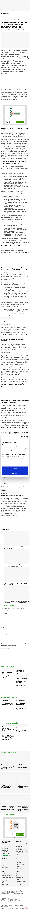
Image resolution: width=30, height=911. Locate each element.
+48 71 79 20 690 (7, 900)
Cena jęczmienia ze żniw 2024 (7, 861)
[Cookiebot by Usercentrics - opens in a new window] (21, 437)
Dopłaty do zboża (6, 881)
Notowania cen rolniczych (6, 842)
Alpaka (17, 873)
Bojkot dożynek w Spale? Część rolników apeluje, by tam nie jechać (21, 702)
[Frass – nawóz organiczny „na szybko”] (17, 668)
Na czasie (4, 858)
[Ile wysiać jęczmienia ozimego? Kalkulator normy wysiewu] (22, 706)
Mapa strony (4, 906)
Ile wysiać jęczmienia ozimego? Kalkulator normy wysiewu (21, 710)
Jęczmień (18, 860)
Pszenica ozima (20, 864)
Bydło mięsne (19, 877)
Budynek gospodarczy (7, 875)
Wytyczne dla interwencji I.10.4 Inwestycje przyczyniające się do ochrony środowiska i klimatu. (14, 334)
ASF (17, 875)
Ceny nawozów (6, 855)
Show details (21, 463)
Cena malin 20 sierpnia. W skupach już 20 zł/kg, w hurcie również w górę (7, 808)
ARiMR (3, 873)
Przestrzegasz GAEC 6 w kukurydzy (8, 883)
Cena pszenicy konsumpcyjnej (5, 847)
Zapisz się (4, 490)
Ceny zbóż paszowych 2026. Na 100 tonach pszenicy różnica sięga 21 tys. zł (7, 703)
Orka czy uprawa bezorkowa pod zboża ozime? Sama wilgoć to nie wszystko (8, 737)
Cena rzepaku (5, 853)
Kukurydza (18, 862)
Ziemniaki (18, 868)
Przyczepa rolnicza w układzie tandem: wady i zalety (22, 853)
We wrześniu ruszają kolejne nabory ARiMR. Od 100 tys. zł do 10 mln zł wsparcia (8, 728)
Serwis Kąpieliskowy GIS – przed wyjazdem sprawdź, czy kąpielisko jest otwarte (8, 675)
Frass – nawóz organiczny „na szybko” (20, 672)
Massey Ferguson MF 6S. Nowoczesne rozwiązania (21, 845)
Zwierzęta (18, 871)
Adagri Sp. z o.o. (22, 890)
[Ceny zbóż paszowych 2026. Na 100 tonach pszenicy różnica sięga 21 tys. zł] (8, 698)
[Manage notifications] (26, 908)
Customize (14, 473)
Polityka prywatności (13, 908)
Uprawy (18, 858)
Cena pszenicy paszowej (5, 851)
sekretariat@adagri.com (7, 901)
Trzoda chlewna (20, 884)
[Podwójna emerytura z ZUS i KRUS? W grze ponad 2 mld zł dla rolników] (22, 726)
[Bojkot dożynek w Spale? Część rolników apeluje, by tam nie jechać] (21, 698)
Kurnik (17, 879)
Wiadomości (4, 905)
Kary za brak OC (6, 867)
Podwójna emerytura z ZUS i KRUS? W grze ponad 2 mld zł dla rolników (22, 729)
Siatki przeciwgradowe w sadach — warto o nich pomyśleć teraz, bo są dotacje (13, 384)
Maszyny (18, 841)
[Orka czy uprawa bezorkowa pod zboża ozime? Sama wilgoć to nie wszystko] (7, 733)
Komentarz (4, 613)
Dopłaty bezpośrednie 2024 (7, 878)
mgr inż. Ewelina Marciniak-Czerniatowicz (20, 29)
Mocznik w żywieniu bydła (21, 882)
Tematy (10, 905)
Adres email (4, 634)
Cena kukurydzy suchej (8, 845)
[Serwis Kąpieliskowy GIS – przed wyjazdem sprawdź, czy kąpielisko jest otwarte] (8, 670)
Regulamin (3, 908)
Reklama (22, 908)
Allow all (15, 468)
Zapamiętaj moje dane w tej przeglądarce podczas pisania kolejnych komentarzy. (14, 644)
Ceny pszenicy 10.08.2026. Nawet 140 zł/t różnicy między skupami (8, 786)
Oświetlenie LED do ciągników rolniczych (21, 849)
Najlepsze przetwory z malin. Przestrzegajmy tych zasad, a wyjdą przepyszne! (7, 766)
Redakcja (3, 910)
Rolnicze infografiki (18, 905)
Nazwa (3, 627)
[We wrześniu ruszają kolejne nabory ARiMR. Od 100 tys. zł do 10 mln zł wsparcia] (8, 725)
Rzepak (18, 866)
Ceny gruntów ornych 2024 (7, 864)
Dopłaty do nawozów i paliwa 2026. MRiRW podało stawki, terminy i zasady (24, 808)
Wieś (3, 871)
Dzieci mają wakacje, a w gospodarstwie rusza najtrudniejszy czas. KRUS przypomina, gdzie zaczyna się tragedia (21, 682)
